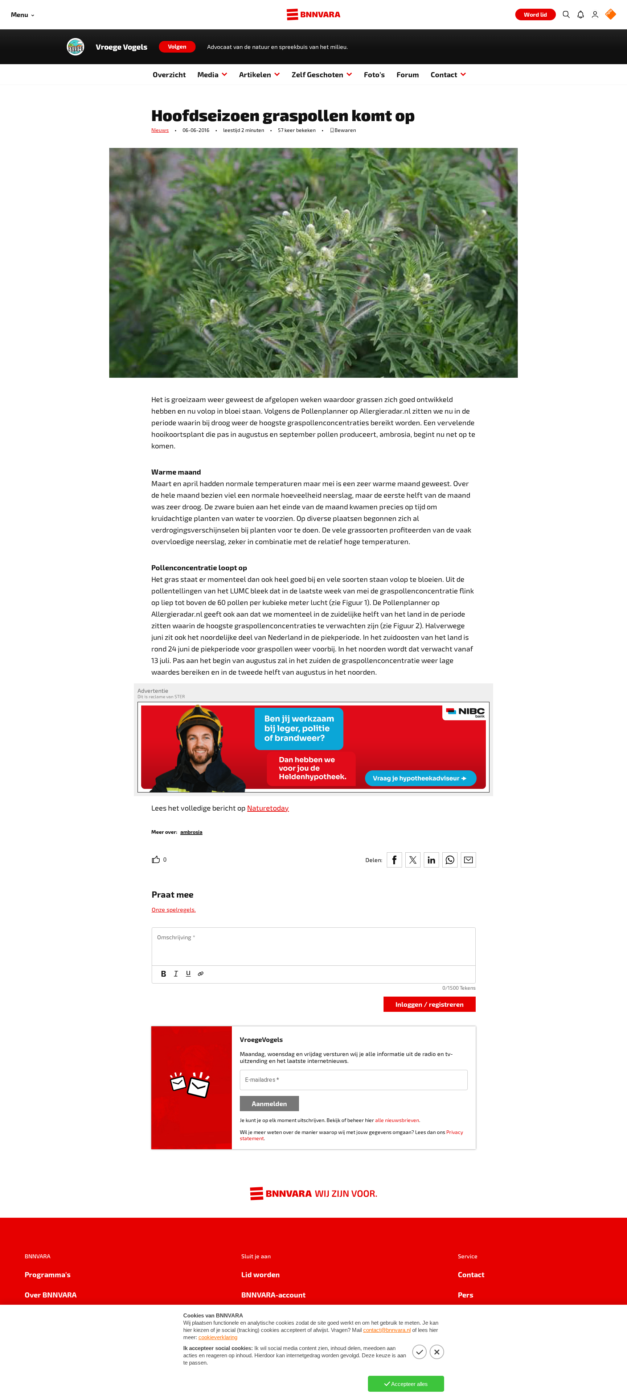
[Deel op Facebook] (394, 860)
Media (207, 74)
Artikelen (255, 74)
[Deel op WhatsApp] (450, 860)
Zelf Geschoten (317, 74)
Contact (444, 74)
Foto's (374, 74)
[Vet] (163, 974)
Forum (408, 74)
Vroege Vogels (121, 46)
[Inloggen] (595, 14)
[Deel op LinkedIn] (431, 860)
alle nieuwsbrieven (397, 1120)
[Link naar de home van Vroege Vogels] (75, 46)
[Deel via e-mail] (468, 860)
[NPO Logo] (610, 15)
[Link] (200, 974)
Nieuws (160, 130)
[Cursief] (176, 974)
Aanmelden (269, 1103)
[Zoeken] (566, 14)
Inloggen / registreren (430, 1004)
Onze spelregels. (174, 909)
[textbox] (313, 946)
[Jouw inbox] (580, 14)
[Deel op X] (413, 860)
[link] (191, 831)
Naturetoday (268, 807)
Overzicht (169, 74)
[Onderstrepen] (188, 974)
